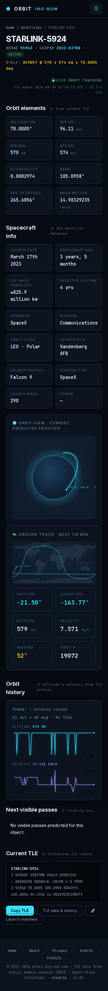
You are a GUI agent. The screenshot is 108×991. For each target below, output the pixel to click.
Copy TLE (20, 910)
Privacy (59, 950)
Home (10, 27)
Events (86, 950)
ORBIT (32, 9)
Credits (54, 958)
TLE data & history (60, 910)
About (34, 950)
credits (59, 977)
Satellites (31, 27)
